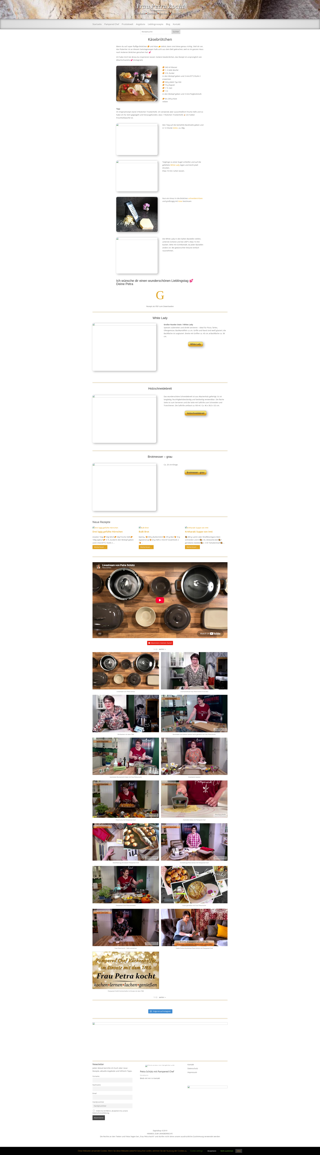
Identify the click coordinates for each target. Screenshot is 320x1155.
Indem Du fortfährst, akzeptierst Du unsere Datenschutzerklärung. (110, 1112)
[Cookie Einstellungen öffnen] (5, 1152)
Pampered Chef (111, 24)
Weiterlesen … (100, 547)
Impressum (192, 1072)
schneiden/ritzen (195, 198)
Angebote (140, 24)
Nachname (96, 1085)
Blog (168, 24)
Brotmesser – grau (195, 472)
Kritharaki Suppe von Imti (199, 531)
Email (94, 1093)
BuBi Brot (144, 531)
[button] (162, 649)
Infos (239, 1151)
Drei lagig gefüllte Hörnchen (107, 531)
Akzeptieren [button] (211, 1151)
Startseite (97, 24)
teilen (175, 128)
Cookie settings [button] (196, 1151)
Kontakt (176, 24)
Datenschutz (193, 1068)
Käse (180, 201)
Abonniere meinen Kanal (161, 643)
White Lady (175, 165)
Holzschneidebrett (195, 413)
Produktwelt (127, 24)
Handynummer (98, 1102)
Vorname (95, 1076)
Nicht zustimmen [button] (226, 1151)
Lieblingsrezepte (155, 24)
